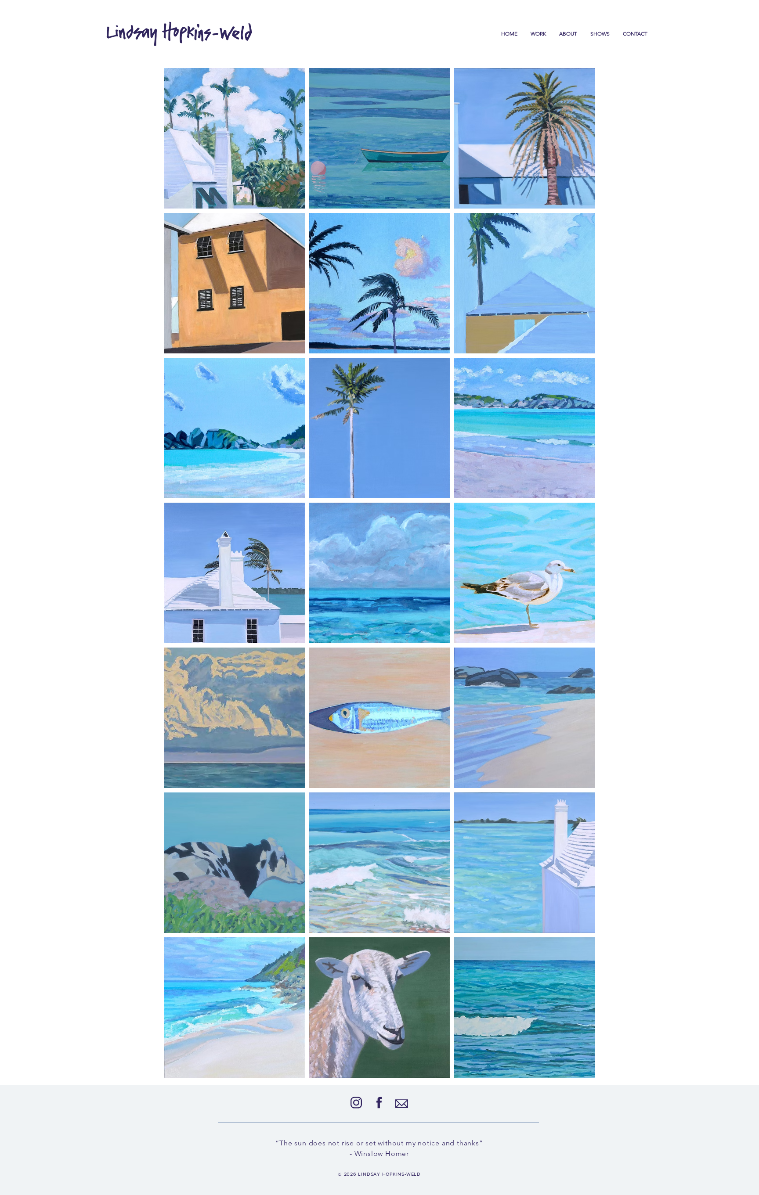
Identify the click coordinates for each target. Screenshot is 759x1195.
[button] (538, 34)
